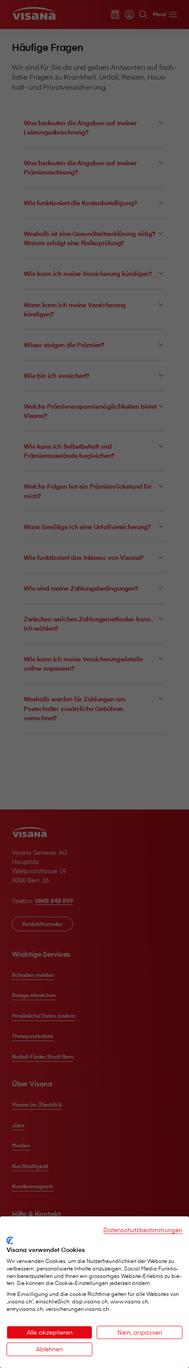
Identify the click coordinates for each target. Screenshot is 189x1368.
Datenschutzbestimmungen (142, 1230)
